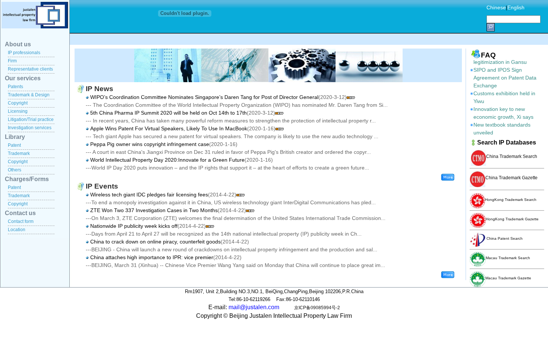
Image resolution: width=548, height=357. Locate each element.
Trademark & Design (29, 94)
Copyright (18, 103)
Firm (12, 60)
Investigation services (29, 127)
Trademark (19, 153)
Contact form (21, 221)
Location (16, 229)
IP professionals (24, 52)
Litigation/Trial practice (31, 119)
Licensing (18, 111)
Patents (15, 86)
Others (14, 170)
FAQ (488, 55)
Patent (14, 145)
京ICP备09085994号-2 (317, 307)
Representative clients (30, 69)
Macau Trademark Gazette (508, 278)
